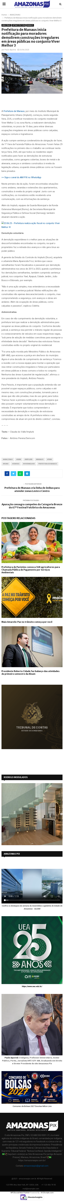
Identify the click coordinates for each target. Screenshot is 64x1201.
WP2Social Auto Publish (20, 1193)
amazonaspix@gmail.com (36, 1166)
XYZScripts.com (47, 1193)
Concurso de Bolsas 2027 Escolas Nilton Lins (32, 1106)
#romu (5, 464)
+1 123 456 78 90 (49, 1185)
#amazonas (8, 459)
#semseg (15, 464)
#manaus (39, 459)
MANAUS (30, 25)
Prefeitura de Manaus (14, 111)
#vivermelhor (29, 464)
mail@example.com (31, 1189)
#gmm (18, 459)
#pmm (49, 459)
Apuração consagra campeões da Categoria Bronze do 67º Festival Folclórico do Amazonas (32, 506)
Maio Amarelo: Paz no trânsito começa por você (26, 622)
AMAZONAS (6, 25)
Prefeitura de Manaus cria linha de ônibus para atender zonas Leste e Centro (32, 489)
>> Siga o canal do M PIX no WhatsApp (21, 177)
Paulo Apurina (10, 50)
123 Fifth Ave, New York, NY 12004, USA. (22, 1185)
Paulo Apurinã (11, 1058)
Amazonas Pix (12, 854)
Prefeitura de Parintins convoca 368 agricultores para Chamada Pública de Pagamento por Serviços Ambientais (30, 570)
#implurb (28, 459)
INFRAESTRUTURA (18, 25)
